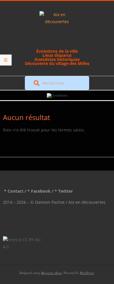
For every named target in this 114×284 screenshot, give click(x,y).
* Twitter (64, 191)
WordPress (87, 273)
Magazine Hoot (51, 273)
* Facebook (39, 191)
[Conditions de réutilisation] (57, 95)
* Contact (13, 191)
